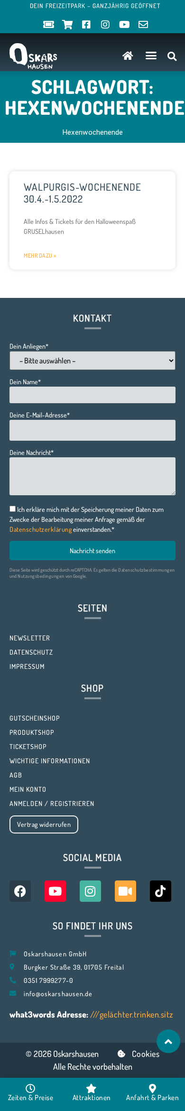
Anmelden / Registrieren (51, 803)
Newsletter (29, 638)
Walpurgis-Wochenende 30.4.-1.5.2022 (82, 192)
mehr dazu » (40, 255)
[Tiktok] (160, 891)
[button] (151, 55)
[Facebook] (20, 891)
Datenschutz (31, 652)
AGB (15, 775)
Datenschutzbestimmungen (146, 570)
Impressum (27, 666)
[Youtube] (55, 891)
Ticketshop (27, 746)
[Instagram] (90, 891)
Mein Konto (27, 789)
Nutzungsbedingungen (41, 576)
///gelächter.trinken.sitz (131, 1014)
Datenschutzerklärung (40, 529)
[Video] (125, 891)
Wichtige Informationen (49, 761)
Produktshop (31, 732)
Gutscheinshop (34, 718)
